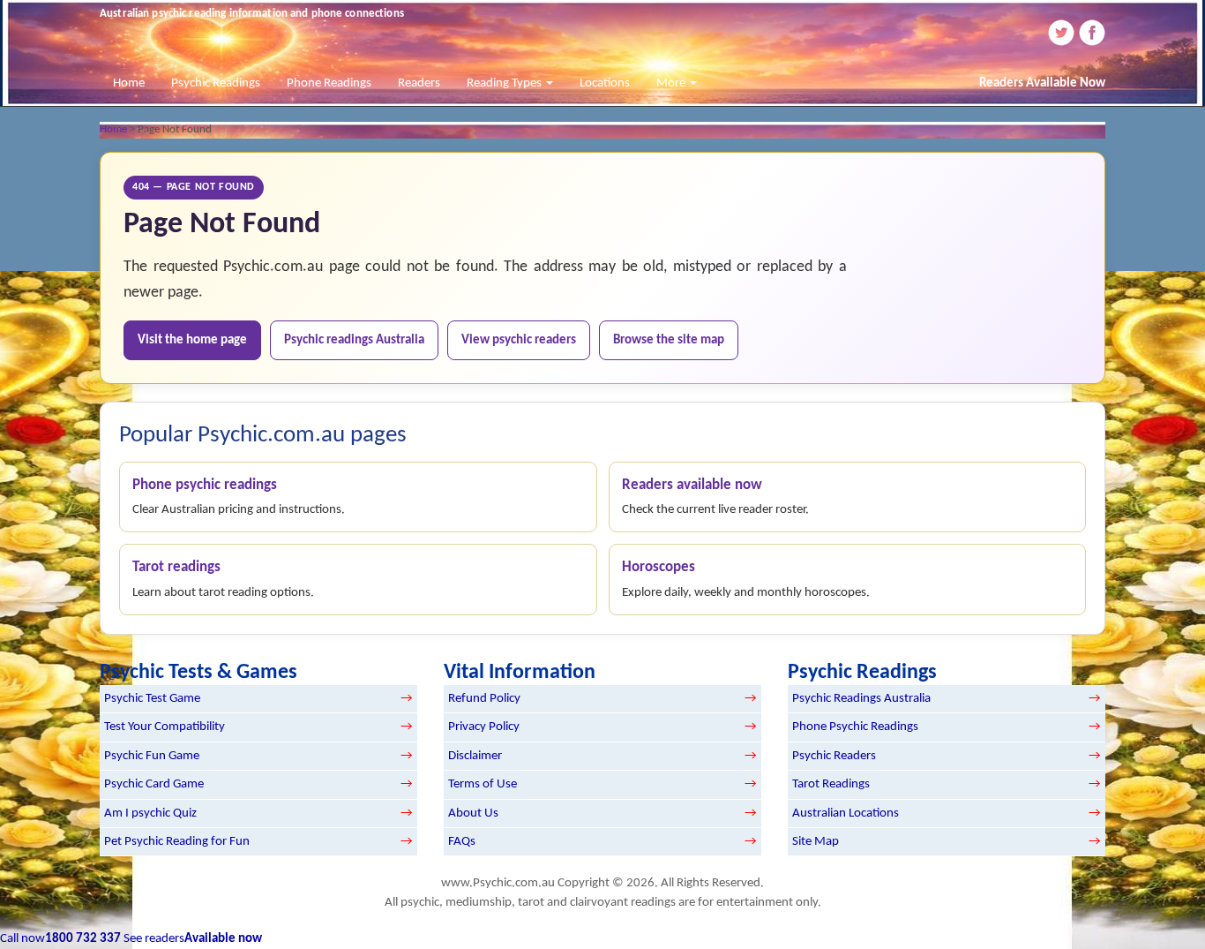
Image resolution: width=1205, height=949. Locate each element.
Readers (419, 83)
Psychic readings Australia (354, 340)
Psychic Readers (834, 756)
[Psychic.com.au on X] (1060, 32)
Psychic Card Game (154, 784)
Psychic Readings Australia (861, 698)
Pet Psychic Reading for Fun (177, 841)
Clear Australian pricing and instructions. (238, 497)
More (672, 83)
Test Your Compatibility (164, 727)
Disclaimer (475, 756)
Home (129, 83)
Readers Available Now (1042, 83)
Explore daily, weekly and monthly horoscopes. (746, 580)
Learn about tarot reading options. (223, 580)
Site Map (815, 841)
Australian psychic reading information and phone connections (252, 13)
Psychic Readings (215, 83)
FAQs (461, 841)
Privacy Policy (484, 727)
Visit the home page (192, 340)
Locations (605, 83)
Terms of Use (482, 784)
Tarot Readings (831, 784)
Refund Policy (484, 698)
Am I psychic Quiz (150, 813)
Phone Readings (329, 83)
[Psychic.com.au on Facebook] (1091, 32)
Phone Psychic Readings (855, 727)
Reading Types (505, 83)
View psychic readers (518, 340)
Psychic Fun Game (151, 756)
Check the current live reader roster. (715, 497)
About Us (473, 813)
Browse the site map (668, 340)
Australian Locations (845, 813)
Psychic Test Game (152, 698)
